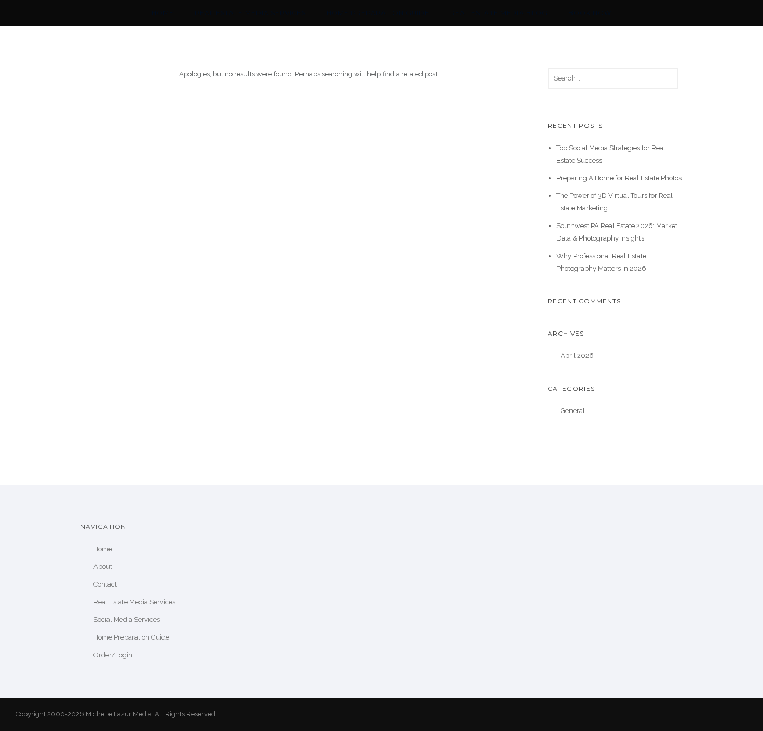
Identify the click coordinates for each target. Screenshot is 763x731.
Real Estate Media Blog (499, 13)
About (102, 566)
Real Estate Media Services (250, 13)
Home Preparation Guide (377, 13)
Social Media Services (126, 619)
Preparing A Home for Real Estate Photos (619, 178)
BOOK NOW (589, 13)
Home (163, 13)
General (573, 411)
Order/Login (112, 655)
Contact (105, 584)
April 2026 (577, 356)
